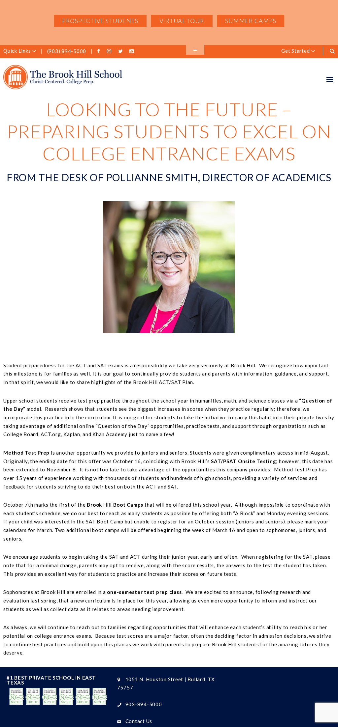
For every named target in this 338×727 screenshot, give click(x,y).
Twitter (121, 51)
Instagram (110, 51)
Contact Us (138, 721)
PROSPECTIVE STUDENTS (100, 20)
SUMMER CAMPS (250, 20)
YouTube (132, 51)
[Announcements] (195, 50)
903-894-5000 (143, 704)
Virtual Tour (181, 20)
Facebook (99, 51)
